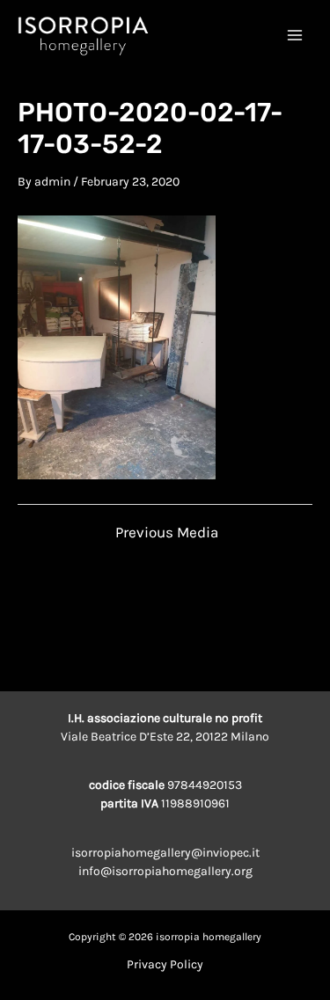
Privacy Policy (165, 964)
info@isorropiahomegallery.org (165, 871)
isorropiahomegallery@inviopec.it (165, 852)
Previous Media (166, 532)
